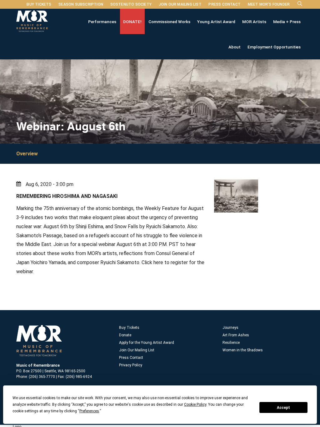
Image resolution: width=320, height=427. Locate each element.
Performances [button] (102, 21)
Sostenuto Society (131, 4)
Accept (283, 407)
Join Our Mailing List (180, 4)
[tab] (31, 154)
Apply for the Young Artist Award (146, 342)
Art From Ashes (235, 335)
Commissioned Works (169, 21)
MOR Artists (254, 21)
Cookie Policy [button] (195, 404)
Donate (125, 335)
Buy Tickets (39, 4)
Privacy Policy (130, 365)
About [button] (234, 46)
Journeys (230, 327)
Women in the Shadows (242, 350)
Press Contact (224, 4)
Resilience (231, 342)
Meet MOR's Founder (269, 4)
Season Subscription (80, 4)
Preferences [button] (89, 411)
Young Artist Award (216, 21)
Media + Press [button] (287, 21)
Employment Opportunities (274, 46)
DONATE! (132, 21)
